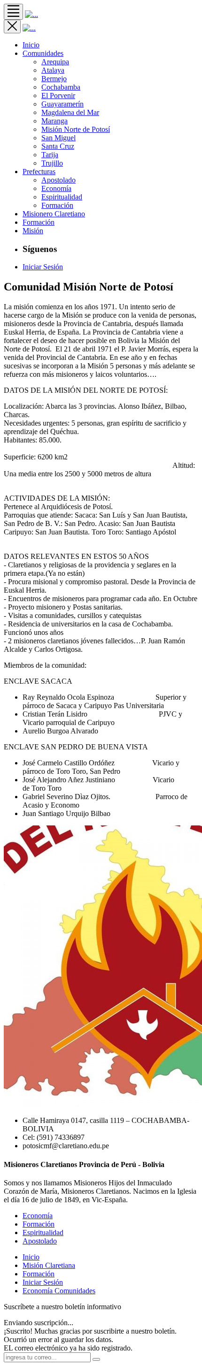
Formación (57, 205)
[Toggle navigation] (13, 12)
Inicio (31, 1257)
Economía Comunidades (59, 1291)
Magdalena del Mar (70, 112)
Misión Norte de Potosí (75, 129)
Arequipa (55, 62)
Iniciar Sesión (43, 267)
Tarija (49, 155)
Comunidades (43, 53)
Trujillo (52, 163)
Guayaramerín (62, 104)
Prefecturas (39, 172)
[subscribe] (96, 1359)
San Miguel (58, 138)
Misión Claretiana (49, 1265)
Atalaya (52, 70)
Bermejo (54, 79)
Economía (56, 188)
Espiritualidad (61, 197)
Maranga (54, 121)
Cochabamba (60, 87)
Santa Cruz (57, 146)
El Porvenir (58, 95)
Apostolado (58, 180)
